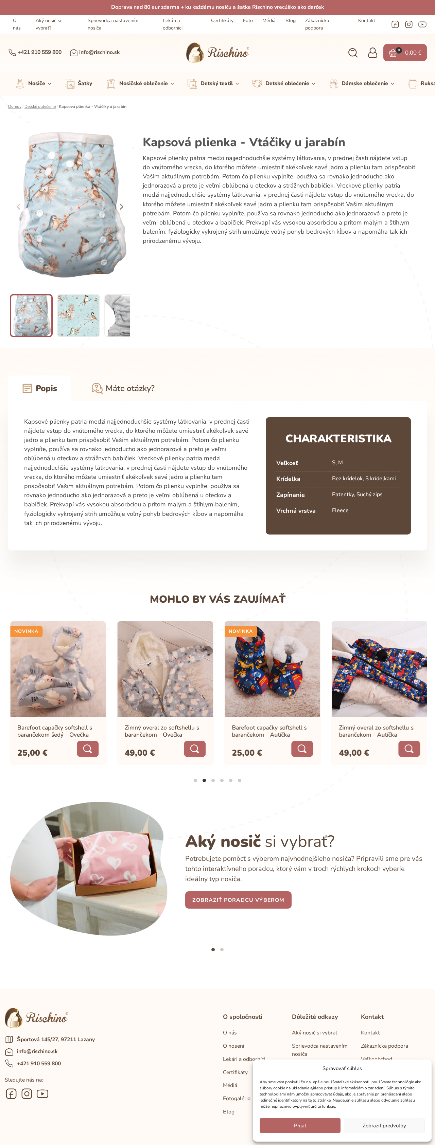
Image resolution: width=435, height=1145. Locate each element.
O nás (17, 24)
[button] (353, 53)
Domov (14, 106)
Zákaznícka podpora (317, 24)
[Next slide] (121, 206)
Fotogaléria (236, 1098)
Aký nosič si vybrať (314, 1032)
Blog (290, 20)
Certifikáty (222, 20)
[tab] (195, 780)
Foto (248, 20)
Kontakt (366, 20)
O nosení (233, 1046)
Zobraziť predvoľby (384, 1125)
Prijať (300, 1125)
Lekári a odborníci (172, 24)
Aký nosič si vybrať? (48, 24)
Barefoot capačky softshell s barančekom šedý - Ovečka (53, 731)
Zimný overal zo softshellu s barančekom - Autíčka (375, 731)
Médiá (269, 20)
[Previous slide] (19, 206)
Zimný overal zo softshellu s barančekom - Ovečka (160, 731)
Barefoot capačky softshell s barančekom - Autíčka (268, 731)
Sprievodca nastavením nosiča (113, 24)
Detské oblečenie (40, 106)
